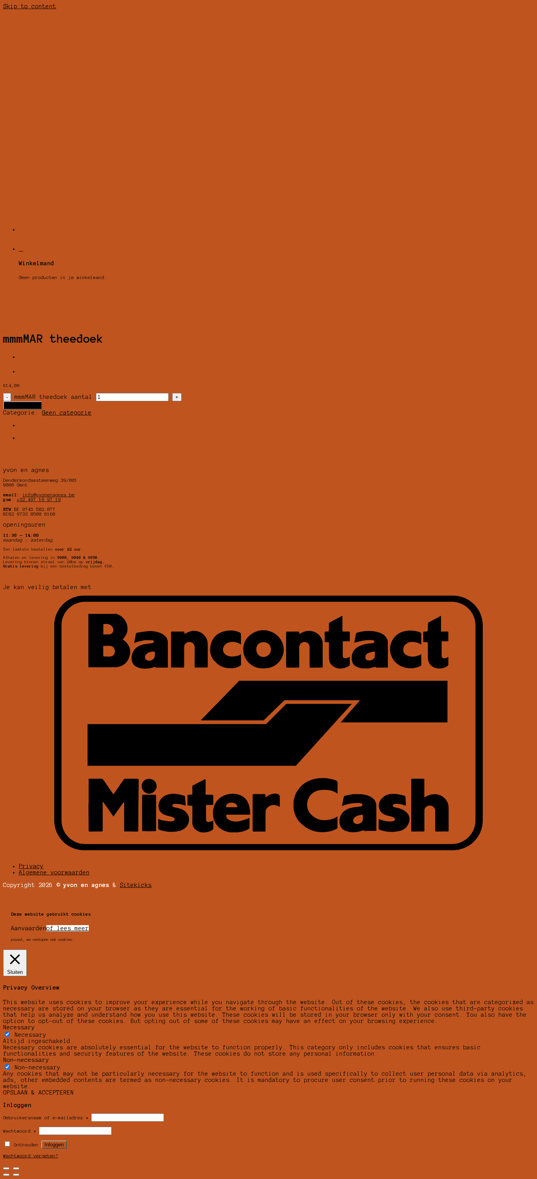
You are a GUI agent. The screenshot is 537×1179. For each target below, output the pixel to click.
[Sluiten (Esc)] (6, 1168)
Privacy (31, 866)
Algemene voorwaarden (54, 872)
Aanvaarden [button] (28, 928)
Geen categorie (67, 413)
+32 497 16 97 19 (39, 499)
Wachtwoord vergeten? (30, 1155)
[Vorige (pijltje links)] (6, 1174)
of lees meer (67, 928)
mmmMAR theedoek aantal (53, 397)
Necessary (30, 1035)
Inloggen (54, 1145)
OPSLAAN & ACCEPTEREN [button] (38, 1092)
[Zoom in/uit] (16, 1168)
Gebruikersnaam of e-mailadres (45, 1117)
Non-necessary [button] (26, 1060)
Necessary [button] (19, 1027)
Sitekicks (136, 885)
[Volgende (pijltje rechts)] (16, 1174)
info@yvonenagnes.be (48, 494)
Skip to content (29, 6)
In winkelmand (22, 405)
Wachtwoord (19, 1131)
